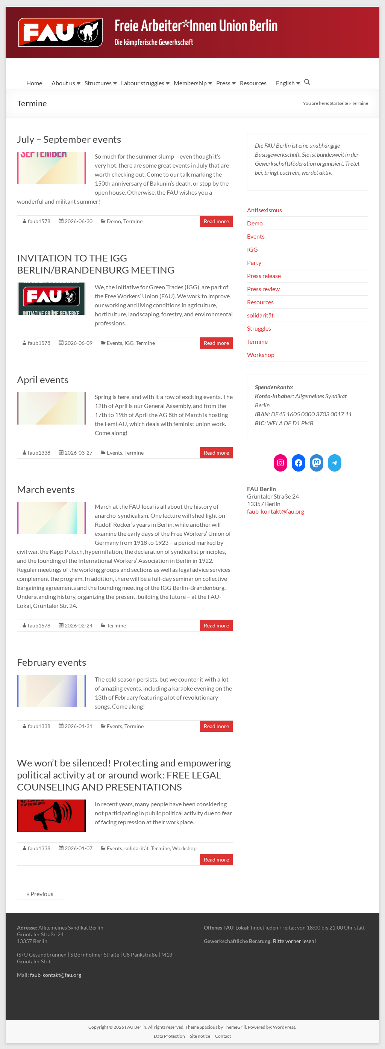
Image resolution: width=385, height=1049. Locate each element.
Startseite (339, 103)
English (285, 82)
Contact (223, 1036)
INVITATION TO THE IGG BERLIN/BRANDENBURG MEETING (95, 264)
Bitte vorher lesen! (294, 941)
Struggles (259, 328)
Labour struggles (142, 82)
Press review (263, 288)
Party (254, 262)
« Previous (40, 893)
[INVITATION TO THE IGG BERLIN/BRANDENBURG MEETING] (51, 286)
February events (51, 662)
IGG (128, 343)
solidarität (136, 848)
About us (63, 82)
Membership (190, 82)
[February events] (51, 678)
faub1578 (39, 221)
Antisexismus (264, 209)
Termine (132, 221)
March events (46, 489)
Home (34, 82)
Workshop (184, 848)
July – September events (69, 139)
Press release (264, 275)
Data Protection (169, 1036)
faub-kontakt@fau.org (275, 511)
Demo (114, 221)
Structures (98, 82)
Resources (253, 82)
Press (223, 82)
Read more (216, 221)
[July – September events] (51, 155)
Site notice (200, 1036)
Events (114, 343)
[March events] (51, 505)
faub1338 (39, 452)
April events (42, 379)
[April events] (51, 395)
